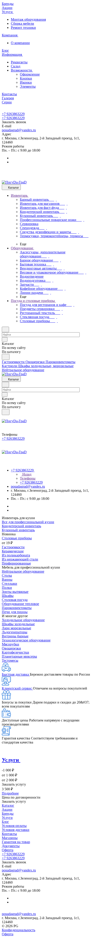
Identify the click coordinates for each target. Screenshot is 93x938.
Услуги (7, 818)
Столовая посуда (15, 600)
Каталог (8, 805)
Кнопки (26, 78)
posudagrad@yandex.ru (19, 130)
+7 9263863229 (13, 114)
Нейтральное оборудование (23, 571)
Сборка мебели (22, 23)
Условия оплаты (14, 826)
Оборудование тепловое (20, 604)
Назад (26, 474)
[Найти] (5, 357)
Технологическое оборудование (26, 640)
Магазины (10, 838)
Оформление (30, 74)
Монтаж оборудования (28, 19)
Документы (11, 846)
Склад (15, 66)
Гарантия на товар (16, 842)
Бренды (8, 813)
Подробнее (10, 793)
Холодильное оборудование (23, 620)
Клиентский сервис (17, 688)
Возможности (22, 70)
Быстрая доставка (16, 674)
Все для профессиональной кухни (28, 522)
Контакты (9, 834)
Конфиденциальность (18, 930)
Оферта (7, 850)
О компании (20, 43)
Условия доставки (15, 830)
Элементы (28, 86)
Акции (7, 809)
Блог (5, 822)
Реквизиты (19, 62)
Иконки (26, 82)
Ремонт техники (23, 27)
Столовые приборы (17, 538)
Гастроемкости (13, 547)
